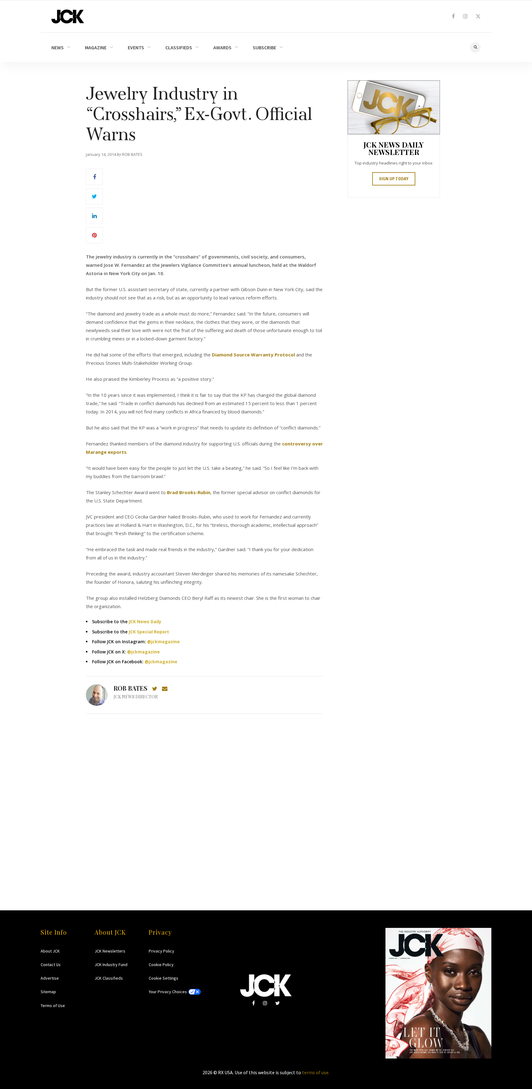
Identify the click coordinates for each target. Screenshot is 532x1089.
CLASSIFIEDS (178, 47)
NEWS (57, 47)
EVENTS (136, 47)
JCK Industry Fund (111, 964)
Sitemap (48, 991)
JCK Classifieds (109, 978)
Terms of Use (53, 1005)
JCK (67, 16)
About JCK (50, 951)
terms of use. (315, 1072)
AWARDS (222, 47)
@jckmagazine (163, 641)
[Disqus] (204, 800)
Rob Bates (130, 688)
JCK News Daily (145, 621)
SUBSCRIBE (264, 47)
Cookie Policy (161, 964)
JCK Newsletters (110, 951)
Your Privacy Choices (168, 991)
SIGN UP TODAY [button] (394, 179)
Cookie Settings (163, 978)
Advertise (50, 978)
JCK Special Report (149, 632)
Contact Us (51, 964)
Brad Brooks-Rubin (188, 492)
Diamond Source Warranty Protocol (253, 354)
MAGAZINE (96, 47)
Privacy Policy (161, 951)
